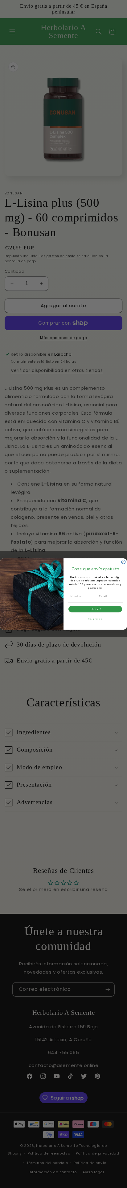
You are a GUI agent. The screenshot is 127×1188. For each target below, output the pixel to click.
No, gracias (95, 619)
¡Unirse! (95, 609)
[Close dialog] (123, 562)
